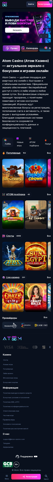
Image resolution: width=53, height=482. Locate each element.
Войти (31, 4)
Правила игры (9, 420)
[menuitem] (10, 360)
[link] (11, 325)
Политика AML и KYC (11, 402)
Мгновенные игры (10, 378)
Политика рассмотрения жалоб (15, 429)
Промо (14, 48)
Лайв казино (8, 373)
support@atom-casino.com (14, 439)
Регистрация (44, 4)
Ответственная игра (11, 411)
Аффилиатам (8, 447)
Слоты (5, 360)
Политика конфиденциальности (16, 406)
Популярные (8, 369)
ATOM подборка (34, 144)
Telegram (6, 443)
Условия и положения (12, 424)
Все (49, 153)
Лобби (8, 144)
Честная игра (8, 415)
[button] (41, 36)
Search (46, 479)
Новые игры (20, 144)
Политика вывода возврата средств (17, 393)
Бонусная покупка (10, 382)
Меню (7, 479)
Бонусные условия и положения (16, 397)
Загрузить (17, 30)
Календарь (32, 48)
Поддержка (26, 456)
